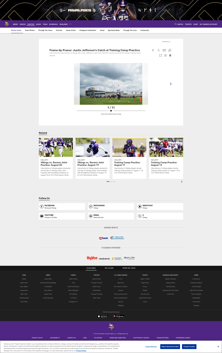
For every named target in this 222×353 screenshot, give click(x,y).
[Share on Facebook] (153, 51)
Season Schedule (170, 279)
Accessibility (55, 338)
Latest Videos (73, 279)
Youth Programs (196, 294)
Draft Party (170, 294)
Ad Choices (98, 338)
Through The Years (96, 294)
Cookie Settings (163, 338)
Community (196, 279)
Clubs (145, 301)
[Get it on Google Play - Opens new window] (118, 317)
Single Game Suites (145, 298)
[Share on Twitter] (158, 51)
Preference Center (183, 338)
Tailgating (121, 305)
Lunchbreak (48, 286)
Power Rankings (48, 298)
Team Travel (96, 298)
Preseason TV (73, 301)
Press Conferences (73, 286)
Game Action (96, 286)
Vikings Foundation (196, 282)
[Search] (176, 24)
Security (120, 301)
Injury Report (24, 286)
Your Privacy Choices (141, 338)
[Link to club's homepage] (6, 24)
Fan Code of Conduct (120, 286)
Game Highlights (73, 290)
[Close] (218, 346)
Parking (120, 290)
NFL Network (73, 294)
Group (145, 286)
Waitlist (145, 290)
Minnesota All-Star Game (170, 290)
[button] (107, 181)
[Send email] (164, 51)
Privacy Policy (37, 338)
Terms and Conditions (117, 338)
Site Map (196, 305)
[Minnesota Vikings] (111, 327)
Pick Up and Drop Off (120, 294)
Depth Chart (24, 282)
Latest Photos (96, 279)
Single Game (145, 282)
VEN (73, 282)
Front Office (24, 301)
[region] (111, 347)
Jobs (85, 338)
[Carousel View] (160, 56)
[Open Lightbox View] (111, 90)
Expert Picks (48, 294)
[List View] (170, 56)
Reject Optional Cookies (170, 346)
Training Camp (170, 286)
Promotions (196, 301)
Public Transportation (120, 298)
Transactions (24, 290)
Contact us (71, 338)
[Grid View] (165, 56)
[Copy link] (170, 50)
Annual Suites (145, 294)
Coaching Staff (24, 298)
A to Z (120, 279)
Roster (24, 279)
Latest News (48, 279)
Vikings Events (170, 282)
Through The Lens (96, 282)
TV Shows (73, 298)
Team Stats (23, 294)
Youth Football (196, 286)
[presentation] (182, 182)
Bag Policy (120, 282)
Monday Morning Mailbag (48, 282)
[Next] (170, 83)
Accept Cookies (189, 346)
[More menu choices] (70, 24)
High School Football (196, 290)
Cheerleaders (96, 290)
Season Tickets (145, 279)
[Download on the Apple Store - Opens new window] (102, 316)
